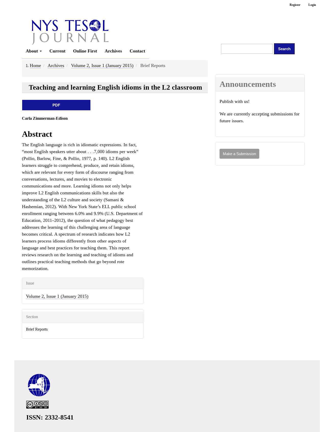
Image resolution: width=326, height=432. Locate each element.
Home (35, 65)
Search (284, 49)
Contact (137, 50)
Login (312, 5)
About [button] (32, 50)
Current (57, 50)
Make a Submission (239, 154)
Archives (113, 50)
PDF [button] (56, 105)
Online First (85, 50)
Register (295, 5)
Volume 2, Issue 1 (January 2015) (102, 65)
